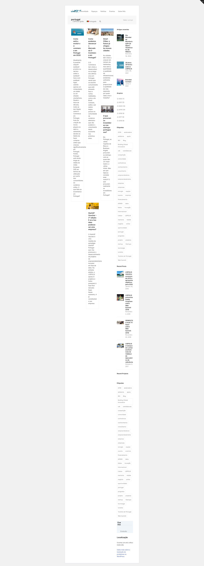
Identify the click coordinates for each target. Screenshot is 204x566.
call (119, 151)
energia (120, 191)
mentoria (121, 220)
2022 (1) (121, 99)
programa (121, 236)
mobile (129, 220)
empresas (121, 187)
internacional (122, 211)
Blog (124, 140)
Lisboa (120, 215)
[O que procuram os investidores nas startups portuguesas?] (107, 109)
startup (120, 244)
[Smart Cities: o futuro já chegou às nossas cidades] (107, 32)
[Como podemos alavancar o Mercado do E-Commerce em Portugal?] (92, 32)
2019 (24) (122, 109)
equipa (128, 191)
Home (125, 20)
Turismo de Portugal (124, 256)
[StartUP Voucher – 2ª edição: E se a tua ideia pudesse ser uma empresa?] (92, 206)
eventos (128, 195)
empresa (121, 183)
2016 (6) (121, 121)
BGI (119, 140)
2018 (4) (121, 113)
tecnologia (121, 248)
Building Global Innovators (123, 146)
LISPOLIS (128, 215)
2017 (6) (121, 117)
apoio (129, 136)
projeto (120, 240)
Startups (128, 244)
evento (120, 195)
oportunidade (122, 228)
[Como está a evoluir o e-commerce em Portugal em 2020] (77, 32)
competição (122, 155)
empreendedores (123, 175)
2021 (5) (121, 102)
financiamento (122, 199)
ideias (120, 207)
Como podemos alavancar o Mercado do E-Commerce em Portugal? (92, 48)
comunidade (122, 159)
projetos (128, 240)
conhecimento (122, 167)
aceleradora (128, 132)
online (128, 224)
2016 (119, 132)
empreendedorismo (124, 179)
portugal (120, 232)
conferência (122, 163)
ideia (126, 203)
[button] (100, 21)
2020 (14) (122, 106)
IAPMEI (120, 203)
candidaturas (127, 151)
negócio (120, 224)
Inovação (127, 207)
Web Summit (122, 260)
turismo (120, 252)
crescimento (122, 171)
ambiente (121, 136)
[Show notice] (202, 2)
